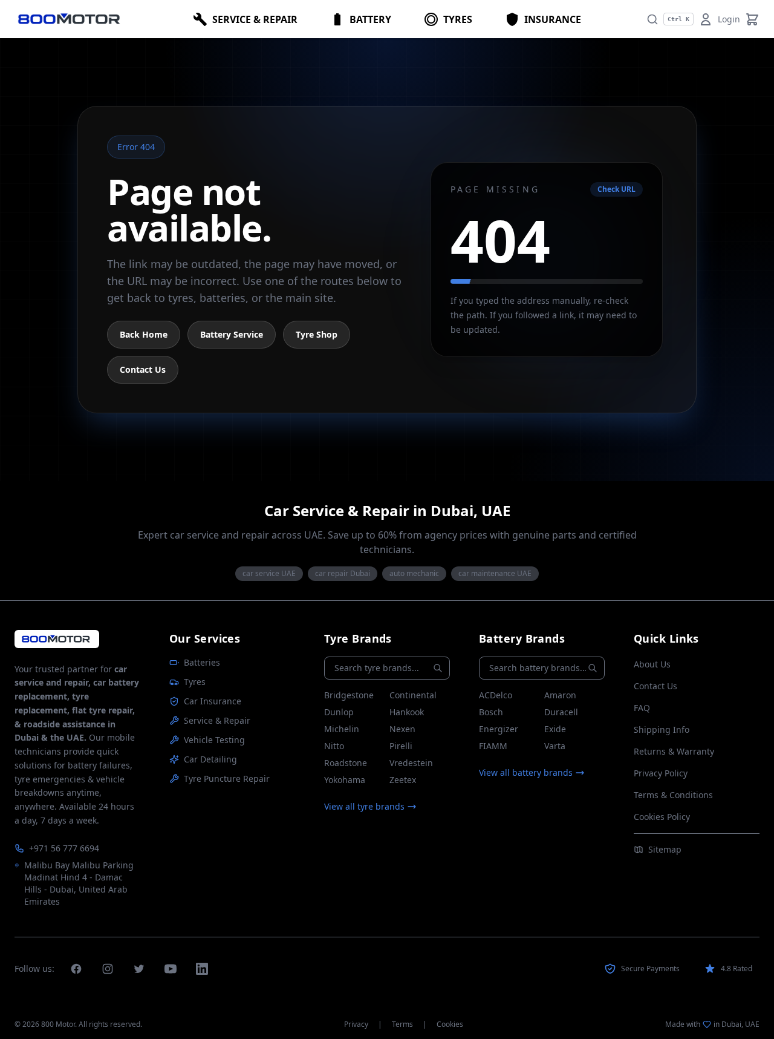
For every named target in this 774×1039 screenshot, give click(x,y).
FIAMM (493, 746)
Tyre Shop (316, 334)
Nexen (402, 729)
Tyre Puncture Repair (227, 778)
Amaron (560, 695)
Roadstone (345, 763)
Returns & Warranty (674, 751)
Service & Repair (217, 720)
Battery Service (231, 334)
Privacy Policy (661, 773)
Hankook (406, 712)
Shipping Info (661, 729)
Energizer (498, 729)
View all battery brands (526, 772)
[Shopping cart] (752, 19)
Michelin (341, 729)
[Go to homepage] (57, 638)
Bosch (491, 712)
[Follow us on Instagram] (108, 969)
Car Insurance (212, 701)
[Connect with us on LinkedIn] (202, 969)
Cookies (450, 1024)
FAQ (642, 707)
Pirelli (400, 746)
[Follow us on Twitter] (139, 969)
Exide (555, 729)
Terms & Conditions (673, 795)
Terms (402, 1024)
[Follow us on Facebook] (76, 969)
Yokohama (344, 779)
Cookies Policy (662, 816)
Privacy (356, 1024)
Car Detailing (210, 759)
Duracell (561, 712)
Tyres (195, 681)
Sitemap (664, 849)
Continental (413, 695)
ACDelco (495, 695)
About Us (652, 664)
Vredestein (411, 763)
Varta (554, 746)
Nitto (334, 746)
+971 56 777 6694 (64, 848)
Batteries (202, 662)
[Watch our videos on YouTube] (170, 969)
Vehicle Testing (214, 740)
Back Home (143, 334)
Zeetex (402, 779)
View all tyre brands (364, 806)
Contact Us (143, 369)
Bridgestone (349, 695)
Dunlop (339, 712)
